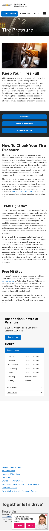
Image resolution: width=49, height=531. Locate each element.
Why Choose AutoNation (12, 481)
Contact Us (24, 117)
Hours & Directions (24, 124)
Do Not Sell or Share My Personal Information (20, 491)
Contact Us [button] (13, 337)
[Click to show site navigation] (44, 13)
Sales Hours (12, 388)
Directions (25, 14)
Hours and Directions (11, 474)
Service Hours (13, 350)
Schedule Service (24, 130)
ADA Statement (8, 471)
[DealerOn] (9, 511)
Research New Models (11, 467)
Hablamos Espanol (9, 488)
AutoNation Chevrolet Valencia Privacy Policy (20, 484)
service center (8, 281)
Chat (19, 525)
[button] (9, 14)
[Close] (46, 515)
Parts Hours (12, 393)
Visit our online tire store (22, 192)
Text (30, 525)
